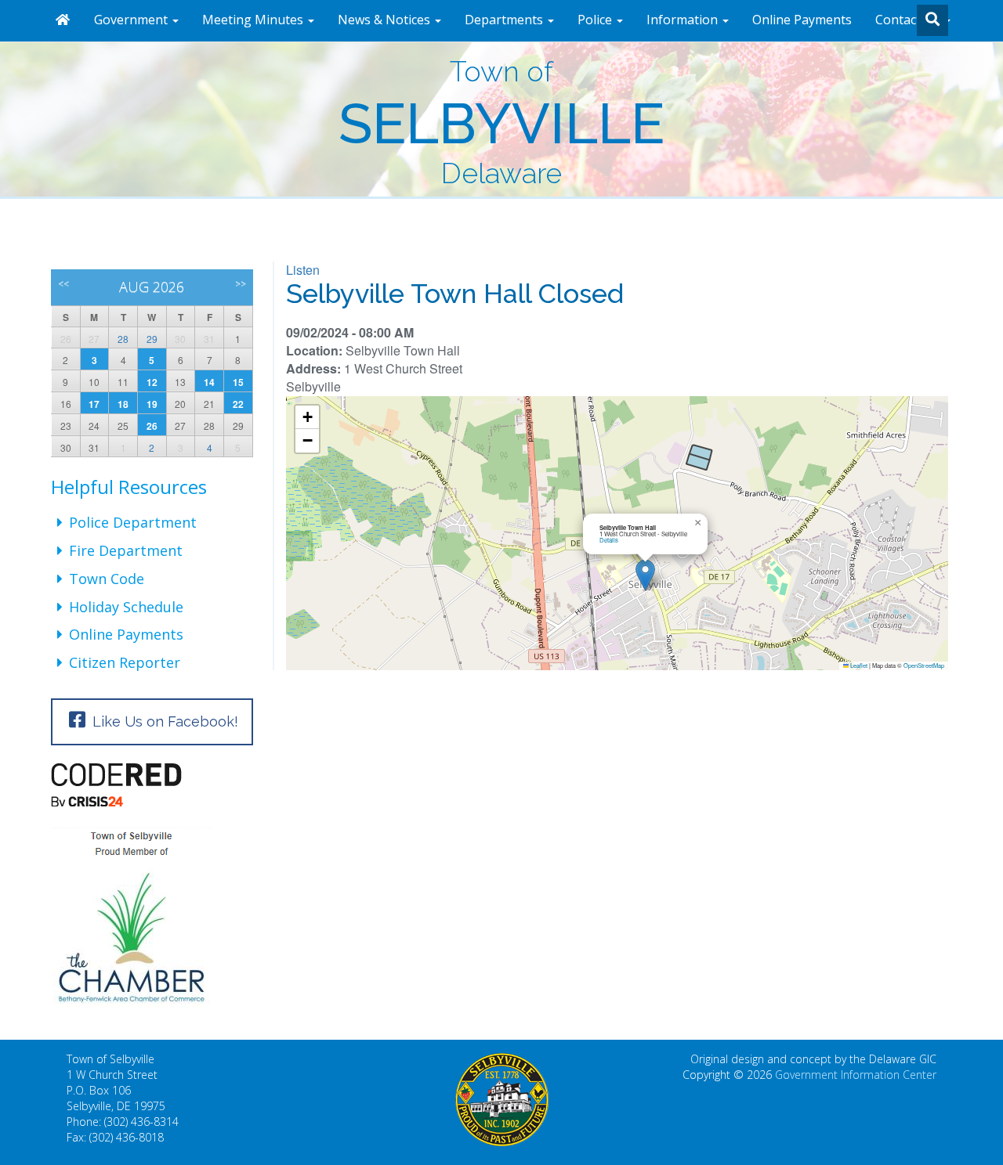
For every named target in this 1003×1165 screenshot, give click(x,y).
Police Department (133, 522)
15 (238, 382)
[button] (645, 575)
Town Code (106, 578)
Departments (505, 19)
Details (608, 540)
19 (152, 404)
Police (596, 19)
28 (123, 338)
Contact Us (909, 19)
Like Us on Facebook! (163, 721)
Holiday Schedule (126, 606)
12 (152, 382)
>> (240, 283)
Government (132, 19)
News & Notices (385, 19)
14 (209, 382)
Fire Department (126, 550)
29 (152, 338)
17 (94, 404)
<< (63, 283)
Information (683, 19)
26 (152, 426)
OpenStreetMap (923, 665)
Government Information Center (855, 1074)
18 (123, 404)
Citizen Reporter (124, 662)
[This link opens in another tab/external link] (152, 784)
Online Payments (802, 19)
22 (238, 404)
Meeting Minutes (254, 19)
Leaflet (858, 665)
